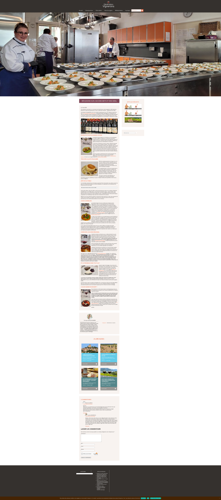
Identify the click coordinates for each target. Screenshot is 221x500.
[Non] (219, 498)
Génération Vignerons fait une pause (102, 478)
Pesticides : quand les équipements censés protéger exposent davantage (101, 488)
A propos (127, 10)
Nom (82, 443)
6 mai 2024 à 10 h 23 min (90, 416)
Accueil (81, 10)
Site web (82, 449)
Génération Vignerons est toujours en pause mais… (102, 476)
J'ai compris (143, 498)
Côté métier (99, 10)
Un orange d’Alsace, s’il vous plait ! (102, 479)
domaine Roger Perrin (95, 214)
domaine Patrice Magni (102, 156)
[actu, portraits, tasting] (110, 4)
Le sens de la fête (100, 486)
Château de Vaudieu (101, 212)
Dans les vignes (108, 10)
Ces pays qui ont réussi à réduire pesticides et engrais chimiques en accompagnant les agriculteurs (102, 482)
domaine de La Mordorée (100, 240)
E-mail (82, 446)
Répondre (85, 412)
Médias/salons (119, 10)
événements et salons (111, 322)
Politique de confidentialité (156, 498)
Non (148, 498)
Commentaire (83, 433)
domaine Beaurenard (102, 253)
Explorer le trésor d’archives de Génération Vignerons (102, 474)
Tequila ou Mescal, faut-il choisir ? (102, 485)
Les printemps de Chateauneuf (89, 113)
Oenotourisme (89, 10)
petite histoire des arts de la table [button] (89, 187)
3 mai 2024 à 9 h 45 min (87, 403)
